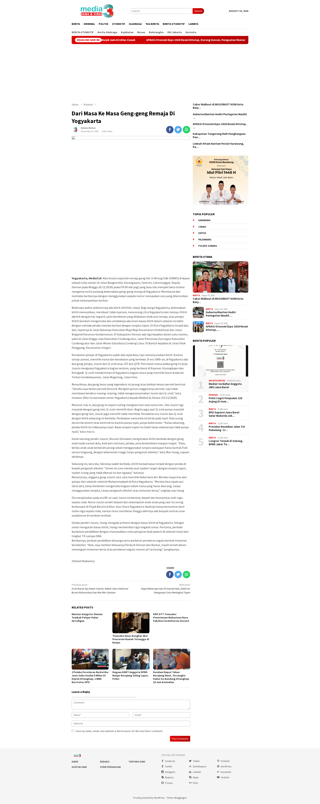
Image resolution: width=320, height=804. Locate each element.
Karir (75, 761)
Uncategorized (217, 380)
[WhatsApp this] (186, 129)
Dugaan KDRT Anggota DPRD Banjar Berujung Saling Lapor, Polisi (130, 675)
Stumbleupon (199, 766)
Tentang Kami (137, 761)
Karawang (204, 220)
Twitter (196, 761)
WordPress (226, 766)
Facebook (170, 761)
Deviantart (226, 772)
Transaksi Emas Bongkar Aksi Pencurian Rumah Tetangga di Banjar (130, 639)
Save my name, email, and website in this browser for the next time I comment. (119, 731)
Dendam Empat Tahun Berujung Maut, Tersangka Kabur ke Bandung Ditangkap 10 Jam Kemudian (171, 677)
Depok (202, 233)
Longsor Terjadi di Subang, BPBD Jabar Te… (226, 442)
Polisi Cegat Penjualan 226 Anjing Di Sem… (225, 400)
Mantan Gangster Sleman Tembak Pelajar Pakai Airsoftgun (87, 617)
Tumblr (168, 766)
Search (198, 11)
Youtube (225, 777)
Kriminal (213, 395)
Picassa (169, 783)
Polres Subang (207, 245)
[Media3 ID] (97, 10)
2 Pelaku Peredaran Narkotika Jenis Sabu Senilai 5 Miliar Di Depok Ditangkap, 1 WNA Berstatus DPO (90, 677)
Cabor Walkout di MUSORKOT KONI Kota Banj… (218, 106)
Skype (196, 777)
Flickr (195, 783)
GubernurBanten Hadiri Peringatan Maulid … (220, 116)
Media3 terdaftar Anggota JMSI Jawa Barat (225, 385)
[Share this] (170, 129)
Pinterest (225, 761)
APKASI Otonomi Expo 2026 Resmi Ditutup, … (220, 125)
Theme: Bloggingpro (176, 797)
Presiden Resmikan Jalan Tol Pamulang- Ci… (227, 428)
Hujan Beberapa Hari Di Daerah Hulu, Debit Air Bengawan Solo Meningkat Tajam (165, 588)
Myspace (169, 777)
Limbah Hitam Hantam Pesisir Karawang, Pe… (218, 145)
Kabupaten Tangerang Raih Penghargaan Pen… (219, 135)
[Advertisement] (160, 73)
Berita (196, 295)
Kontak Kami (79, 767)
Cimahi (202, 226)
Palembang (204, 239)
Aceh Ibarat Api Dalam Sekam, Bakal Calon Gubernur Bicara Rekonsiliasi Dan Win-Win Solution (100, 588)
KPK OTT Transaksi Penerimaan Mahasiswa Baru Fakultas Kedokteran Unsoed (171, 617)
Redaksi (104, 761)
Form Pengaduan (110, 767)
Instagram (170, 772)
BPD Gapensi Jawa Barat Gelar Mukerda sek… (224, 414)
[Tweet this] (178, 129)
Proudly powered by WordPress (148, 797)
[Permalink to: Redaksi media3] (75, 129)
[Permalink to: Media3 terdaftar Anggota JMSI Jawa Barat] (220, 361)
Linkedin (197, 772)
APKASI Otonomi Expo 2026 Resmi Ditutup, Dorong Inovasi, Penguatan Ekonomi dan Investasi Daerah (184, 40)
